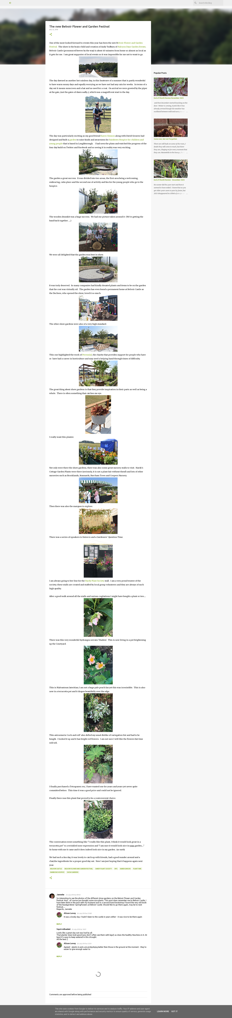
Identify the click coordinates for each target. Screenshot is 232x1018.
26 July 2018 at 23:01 (84, 943)
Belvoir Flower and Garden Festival (79, 868)
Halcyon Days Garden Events (132, 47)
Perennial (87, 355)
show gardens (72, 872)
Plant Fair (137, 868)
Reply (59, 924)
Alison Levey (70, 913)
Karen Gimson (108, 136)
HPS (116, 868)
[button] (50, 34)
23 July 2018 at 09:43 (73, 895)
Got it (174, 1011)
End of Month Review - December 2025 (169, 180)
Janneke (61, 895)
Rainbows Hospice (57, 872)
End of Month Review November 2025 (169, 98)
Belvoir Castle (56, 868)
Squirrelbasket (64, 929)
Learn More (163, 1011)
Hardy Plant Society (94, 581)
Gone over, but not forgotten (165, 139)
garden (73, 139)
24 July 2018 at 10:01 (79, 929)
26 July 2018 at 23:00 (84, 913)
